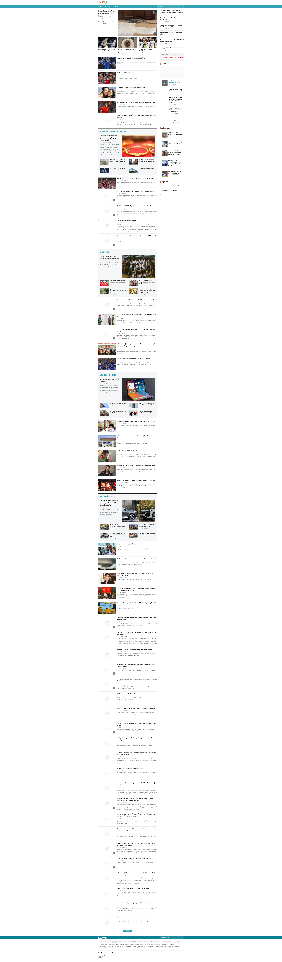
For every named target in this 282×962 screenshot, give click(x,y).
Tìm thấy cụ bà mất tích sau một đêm (127, 451)
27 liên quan (170, 43)
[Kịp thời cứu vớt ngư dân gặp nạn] (107, 226)
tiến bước (153, 944)
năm (142, 946)
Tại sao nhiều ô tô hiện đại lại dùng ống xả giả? (130, 768)
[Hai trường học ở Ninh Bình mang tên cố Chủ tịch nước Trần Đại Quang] (107, 441)
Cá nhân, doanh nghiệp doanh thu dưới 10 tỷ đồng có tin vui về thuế (136, 421)
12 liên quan (124, 193)
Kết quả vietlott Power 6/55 (161, 946)
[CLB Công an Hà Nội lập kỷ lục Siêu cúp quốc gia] (107, 699)
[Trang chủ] (102, 2)
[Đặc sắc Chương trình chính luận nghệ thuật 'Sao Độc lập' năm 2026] (107, 485)
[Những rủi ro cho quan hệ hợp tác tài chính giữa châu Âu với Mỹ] (104, 162)
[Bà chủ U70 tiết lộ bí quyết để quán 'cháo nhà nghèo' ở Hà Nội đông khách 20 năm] (133, 291)
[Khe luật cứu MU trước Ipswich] (107, 78)
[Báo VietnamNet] (99, 52)
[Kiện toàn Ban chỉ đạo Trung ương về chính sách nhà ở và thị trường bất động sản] (107, 637)
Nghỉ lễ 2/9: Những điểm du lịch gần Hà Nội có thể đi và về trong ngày (118, 291)
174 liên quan (124, 119)
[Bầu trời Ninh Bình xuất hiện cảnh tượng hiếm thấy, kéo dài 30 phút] (107, 564)
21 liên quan (174, 84)
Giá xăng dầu (175, 190)
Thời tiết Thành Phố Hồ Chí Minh (122, 944)
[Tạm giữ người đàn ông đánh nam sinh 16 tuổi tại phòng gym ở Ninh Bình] (107, 319)
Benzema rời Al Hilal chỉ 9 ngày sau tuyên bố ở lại (131, 58)
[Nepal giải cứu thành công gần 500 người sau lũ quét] (165, 91)
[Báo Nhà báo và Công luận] (118, 770)
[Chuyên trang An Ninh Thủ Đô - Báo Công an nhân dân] (139, 52)
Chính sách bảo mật (101, 956)
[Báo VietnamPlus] (118, 742)
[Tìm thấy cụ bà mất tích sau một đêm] (107, 456)
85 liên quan (124, 818)
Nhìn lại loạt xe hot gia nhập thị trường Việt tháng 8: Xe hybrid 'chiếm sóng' (118, 526)
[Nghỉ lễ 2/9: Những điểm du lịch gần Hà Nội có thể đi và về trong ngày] (104, 291)
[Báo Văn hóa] (118, 756)
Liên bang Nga (170, 946)
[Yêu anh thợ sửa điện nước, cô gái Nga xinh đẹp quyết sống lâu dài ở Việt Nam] (133, 283)
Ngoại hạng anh (146, 941)
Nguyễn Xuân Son (177, 946)
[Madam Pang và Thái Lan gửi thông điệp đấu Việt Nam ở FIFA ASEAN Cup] (165, 174)
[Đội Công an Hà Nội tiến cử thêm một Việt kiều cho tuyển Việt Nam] (107, 107)
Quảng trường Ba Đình (103, 946)
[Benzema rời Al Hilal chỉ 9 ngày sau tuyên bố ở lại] (107, 63)
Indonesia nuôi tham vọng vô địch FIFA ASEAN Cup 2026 (133, 888)
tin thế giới (116, 946)
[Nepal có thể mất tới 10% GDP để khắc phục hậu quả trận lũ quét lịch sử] (165, 110)
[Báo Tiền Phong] (118, 89)
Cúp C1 (151, 941)
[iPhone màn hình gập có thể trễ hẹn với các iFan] (138, 389)
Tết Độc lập (164, 941)
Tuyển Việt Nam (113, 941)
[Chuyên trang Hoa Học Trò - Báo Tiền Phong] (117, 683)
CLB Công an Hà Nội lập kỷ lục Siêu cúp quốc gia (130, 694)
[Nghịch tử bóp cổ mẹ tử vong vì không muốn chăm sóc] (165, 135)
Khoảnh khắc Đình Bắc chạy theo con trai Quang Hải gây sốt (134, 206)
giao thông (170, 941)
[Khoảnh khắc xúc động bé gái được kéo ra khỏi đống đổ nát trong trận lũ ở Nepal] (165, 100)
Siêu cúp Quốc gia (165, 944)
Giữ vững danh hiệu (122, 918)
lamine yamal (119, 941)
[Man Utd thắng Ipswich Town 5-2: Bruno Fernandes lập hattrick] (107, 183)
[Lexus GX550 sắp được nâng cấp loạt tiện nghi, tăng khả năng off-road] (104, 535)
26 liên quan (126, 651)
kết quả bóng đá (151, 946)
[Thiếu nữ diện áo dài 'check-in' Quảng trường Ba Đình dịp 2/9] (104, 283)
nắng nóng (172, 944)
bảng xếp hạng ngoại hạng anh (136, 941)
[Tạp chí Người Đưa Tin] (99, 18)
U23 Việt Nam (101, 944)
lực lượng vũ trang (136, 946)
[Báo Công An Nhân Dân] (165, 57)
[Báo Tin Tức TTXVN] (118, 119)
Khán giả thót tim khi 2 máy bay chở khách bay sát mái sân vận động (136, 300)
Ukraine (124, 941)
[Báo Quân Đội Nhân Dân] (118, 222)
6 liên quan (125, 710)
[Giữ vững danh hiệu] (107, 923)
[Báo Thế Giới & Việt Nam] (118, 348)
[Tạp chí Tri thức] (118, 60)
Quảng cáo (100, 957)
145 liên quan (124, 890)
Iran (128, 941)
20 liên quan (124, 605)
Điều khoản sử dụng (101, 955)
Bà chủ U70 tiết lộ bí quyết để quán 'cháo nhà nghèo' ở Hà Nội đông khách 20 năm (147, 291)
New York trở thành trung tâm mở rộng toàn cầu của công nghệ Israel (147, 161)
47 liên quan (125, 875)
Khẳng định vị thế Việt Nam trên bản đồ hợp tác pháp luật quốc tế (136, 873)
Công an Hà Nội (108, 944)
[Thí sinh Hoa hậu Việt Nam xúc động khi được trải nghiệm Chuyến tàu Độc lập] (107, 728)
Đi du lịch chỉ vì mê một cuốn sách (126, 544)
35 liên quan (177, 122)
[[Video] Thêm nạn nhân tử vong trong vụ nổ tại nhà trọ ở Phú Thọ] (165, 119)
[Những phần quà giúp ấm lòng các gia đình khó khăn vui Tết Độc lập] (107, 908)
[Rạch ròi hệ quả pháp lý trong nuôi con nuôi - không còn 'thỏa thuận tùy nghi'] (107, 788)
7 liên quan (124, 60)
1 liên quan (144, 294)
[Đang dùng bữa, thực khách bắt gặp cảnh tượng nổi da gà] (137, 23)
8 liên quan (125, 636)
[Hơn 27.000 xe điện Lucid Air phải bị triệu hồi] (133, 535)
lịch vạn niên (131, 944)
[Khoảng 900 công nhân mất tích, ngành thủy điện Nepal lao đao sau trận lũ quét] (107, 743)
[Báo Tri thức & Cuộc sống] (111, 538)
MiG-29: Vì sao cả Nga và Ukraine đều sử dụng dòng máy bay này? (136, 191)
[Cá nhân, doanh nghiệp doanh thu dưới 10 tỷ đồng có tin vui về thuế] (107, 426)
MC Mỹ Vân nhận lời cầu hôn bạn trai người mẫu (131, 87)
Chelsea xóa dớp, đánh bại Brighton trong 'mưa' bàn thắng (133, 358)
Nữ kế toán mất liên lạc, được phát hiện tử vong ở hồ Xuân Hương (136, 708)
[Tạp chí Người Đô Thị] (117, 847)
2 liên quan (115, 294)
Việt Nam (122, 946)
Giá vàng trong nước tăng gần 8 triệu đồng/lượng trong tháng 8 (108, 138)
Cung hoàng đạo (165, 190)
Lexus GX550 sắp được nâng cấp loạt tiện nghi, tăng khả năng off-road (118, 535)
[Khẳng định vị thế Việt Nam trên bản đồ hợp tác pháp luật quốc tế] (107, 878)
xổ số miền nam (177, 941)
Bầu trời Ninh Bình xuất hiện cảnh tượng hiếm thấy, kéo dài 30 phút (136, 559)
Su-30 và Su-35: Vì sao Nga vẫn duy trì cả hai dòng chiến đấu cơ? (135, 858)
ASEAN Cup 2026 (128, 946)
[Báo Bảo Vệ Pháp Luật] (118, 592)
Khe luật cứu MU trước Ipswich (126, 73)
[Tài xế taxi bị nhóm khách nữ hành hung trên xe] (165, 83)
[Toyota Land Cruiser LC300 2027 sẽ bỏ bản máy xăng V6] (133, 527)
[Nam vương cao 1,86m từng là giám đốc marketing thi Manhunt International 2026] (107, 578)
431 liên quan (126, 742)
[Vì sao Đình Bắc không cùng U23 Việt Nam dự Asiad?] (165, 144)
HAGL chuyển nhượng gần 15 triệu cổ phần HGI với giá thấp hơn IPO (136, 603)
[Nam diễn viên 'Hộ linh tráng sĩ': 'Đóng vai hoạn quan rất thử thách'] (107, 470)
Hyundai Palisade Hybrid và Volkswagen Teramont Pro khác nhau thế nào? (109, 503)
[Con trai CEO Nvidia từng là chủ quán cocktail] (104, 170)
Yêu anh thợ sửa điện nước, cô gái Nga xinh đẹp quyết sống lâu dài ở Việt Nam (147, 282)
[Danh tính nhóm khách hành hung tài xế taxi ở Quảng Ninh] (107, 42)
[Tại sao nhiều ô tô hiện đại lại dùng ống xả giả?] (107, 773)
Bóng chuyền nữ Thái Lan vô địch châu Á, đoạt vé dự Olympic (134, 649)
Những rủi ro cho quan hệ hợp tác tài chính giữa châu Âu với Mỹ (117, 161)
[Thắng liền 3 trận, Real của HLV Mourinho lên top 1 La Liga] (148, 42)
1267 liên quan (108, 142)
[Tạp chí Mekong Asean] (117, 605)
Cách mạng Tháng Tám (139, 944)
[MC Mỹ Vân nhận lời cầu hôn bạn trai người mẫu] (107, 92)
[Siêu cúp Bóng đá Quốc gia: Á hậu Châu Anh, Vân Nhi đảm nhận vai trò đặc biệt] (107, 684)
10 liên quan (126, 180)
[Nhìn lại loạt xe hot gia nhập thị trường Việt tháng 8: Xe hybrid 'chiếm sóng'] (104, 527)
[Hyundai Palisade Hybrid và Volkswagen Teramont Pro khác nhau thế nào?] (138, 511)
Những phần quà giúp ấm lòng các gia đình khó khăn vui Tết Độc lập (136, 903)
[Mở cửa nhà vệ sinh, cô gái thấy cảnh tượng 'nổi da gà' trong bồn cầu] (127, 42)
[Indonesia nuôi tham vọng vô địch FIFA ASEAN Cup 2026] (107, 893)
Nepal (113, 944)
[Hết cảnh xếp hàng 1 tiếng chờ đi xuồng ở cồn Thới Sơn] (138, 266)
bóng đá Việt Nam (157, 941)
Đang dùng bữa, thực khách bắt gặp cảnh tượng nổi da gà (106, 13)
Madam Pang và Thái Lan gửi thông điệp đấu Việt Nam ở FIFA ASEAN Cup (174, 173)
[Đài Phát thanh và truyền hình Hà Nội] (170, 92)
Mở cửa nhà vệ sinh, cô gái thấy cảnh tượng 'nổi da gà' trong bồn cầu (126, 51)
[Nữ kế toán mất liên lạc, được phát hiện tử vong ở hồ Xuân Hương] (107, 713)
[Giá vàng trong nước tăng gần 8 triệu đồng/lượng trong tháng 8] (138, 146)
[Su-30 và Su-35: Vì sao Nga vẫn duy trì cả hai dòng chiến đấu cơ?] (107, 863)
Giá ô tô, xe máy (165, 188)
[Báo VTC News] (118, 180)
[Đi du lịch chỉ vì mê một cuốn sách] (107, 549)
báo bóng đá (147, 944)
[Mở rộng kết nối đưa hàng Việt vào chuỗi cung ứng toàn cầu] (133, 170)
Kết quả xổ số (164, 185)
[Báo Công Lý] (170, 84)
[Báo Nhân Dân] (101, 142)
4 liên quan (125, 208)
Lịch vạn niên (175, 188)
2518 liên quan (123, 847)
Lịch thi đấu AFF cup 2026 (103, 941)
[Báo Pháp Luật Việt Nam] (118, 787)
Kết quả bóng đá (176, 185)
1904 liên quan (124, 802)
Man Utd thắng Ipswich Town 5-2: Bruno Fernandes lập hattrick (135, 178)
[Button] (183, 6)
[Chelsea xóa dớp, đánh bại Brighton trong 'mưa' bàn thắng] (107, 364)
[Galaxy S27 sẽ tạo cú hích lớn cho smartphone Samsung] (104, 405)
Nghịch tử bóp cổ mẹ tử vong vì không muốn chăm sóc (175, 134)
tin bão (145, 946)
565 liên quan (107, 383)
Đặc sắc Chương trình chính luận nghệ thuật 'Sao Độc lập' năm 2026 (136, 480)
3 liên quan (124, 333)
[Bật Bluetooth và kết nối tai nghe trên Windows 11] (104, 413)
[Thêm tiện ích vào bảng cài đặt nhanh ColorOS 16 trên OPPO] (133, 405)
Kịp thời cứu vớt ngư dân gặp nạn (126, 220)
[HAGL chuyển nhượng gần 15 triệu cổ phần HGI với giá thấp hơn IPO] (107, 608)
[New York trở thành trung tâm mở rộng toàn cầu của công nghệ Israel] (133, 162)
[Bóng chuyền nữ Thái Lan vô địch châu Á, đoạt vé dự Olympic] (107, 655)
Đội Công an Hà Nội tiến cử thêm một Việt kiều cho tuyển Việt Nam (136, 102)
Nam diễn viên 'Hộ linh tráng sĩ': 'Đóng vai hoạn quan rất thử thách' (136, 465)
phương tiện (111, 946)
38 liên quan (125, 423)
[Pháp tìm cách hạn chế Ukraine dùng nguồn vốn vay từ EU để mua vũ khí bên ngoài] (107, 241)
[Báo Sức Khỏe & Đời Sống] (111, 294)
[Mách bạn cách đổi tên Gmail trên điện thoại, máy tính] (133, 413)
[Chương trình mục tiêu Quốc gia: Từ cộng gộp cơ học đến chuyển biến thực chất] (107, 120)
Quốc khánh (158, 944)
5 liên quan (125, 222)
